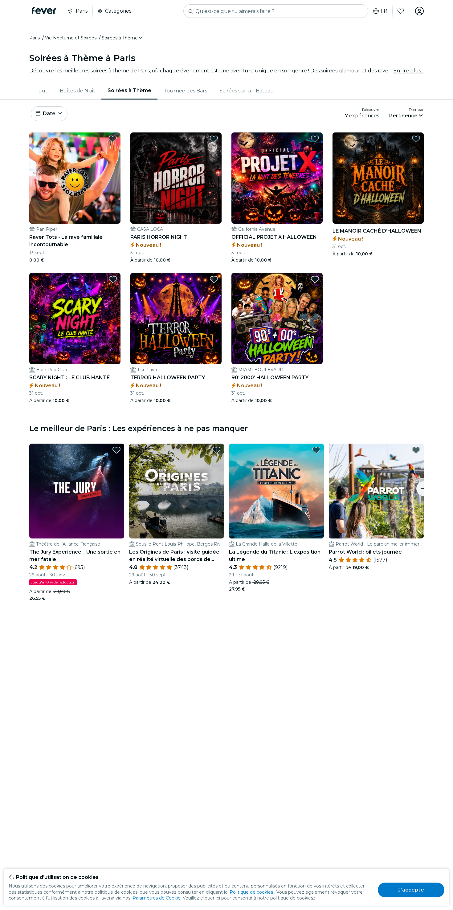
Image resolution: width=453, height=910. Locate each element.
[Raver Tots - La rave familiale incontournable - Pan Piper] (74, 178)
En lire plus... (408, 71)
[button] (122, 38)
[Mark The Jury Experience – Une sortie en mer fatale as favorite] (116, 450)
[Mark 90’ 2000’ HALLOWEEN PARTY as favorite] (315, 279)
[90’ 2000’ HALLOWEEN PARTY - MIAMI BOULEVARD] (277, 318)
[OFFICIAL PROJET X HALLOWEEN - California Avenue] (277, 178)
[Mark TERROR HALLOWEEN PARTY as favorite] (214, 279)
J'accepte (411, 890)
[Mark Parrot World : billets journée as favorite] (416, 450)
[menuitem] (41, 91)
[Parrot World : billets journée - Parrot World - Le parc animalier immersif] (376, 491)
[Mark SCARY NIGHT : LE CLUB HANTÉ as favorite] (113, 279)
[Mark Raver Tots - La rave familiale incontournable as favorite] (113, 139)
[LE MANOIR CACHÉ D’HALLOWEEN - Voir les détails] (378, 178)
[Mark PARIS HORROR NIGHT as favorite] (214, 139)
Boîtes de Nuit (77, 91)
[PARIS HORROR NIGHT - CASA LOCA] (176, 178)
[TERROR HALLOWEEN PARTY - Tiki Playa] (176, 318)
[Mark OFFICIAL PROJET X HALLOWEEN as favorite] (315, 139)
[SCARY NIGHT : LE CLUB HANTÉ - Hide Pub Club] (74, 318)
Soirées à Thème (129, 90)
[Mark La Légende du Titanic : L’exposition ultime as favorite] (316, 450)
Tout (41, 91)
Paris (34, 38)
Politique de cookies (251, 892)
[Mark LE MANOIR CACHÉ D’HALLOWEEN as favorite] (416, 139)
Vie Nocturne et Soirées (70, 38)
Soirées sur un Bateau (246, 91)
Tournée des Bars (185, 91)
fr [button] (384, 11)
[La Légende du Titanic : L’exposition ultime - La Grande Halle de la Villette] (276, 491)
